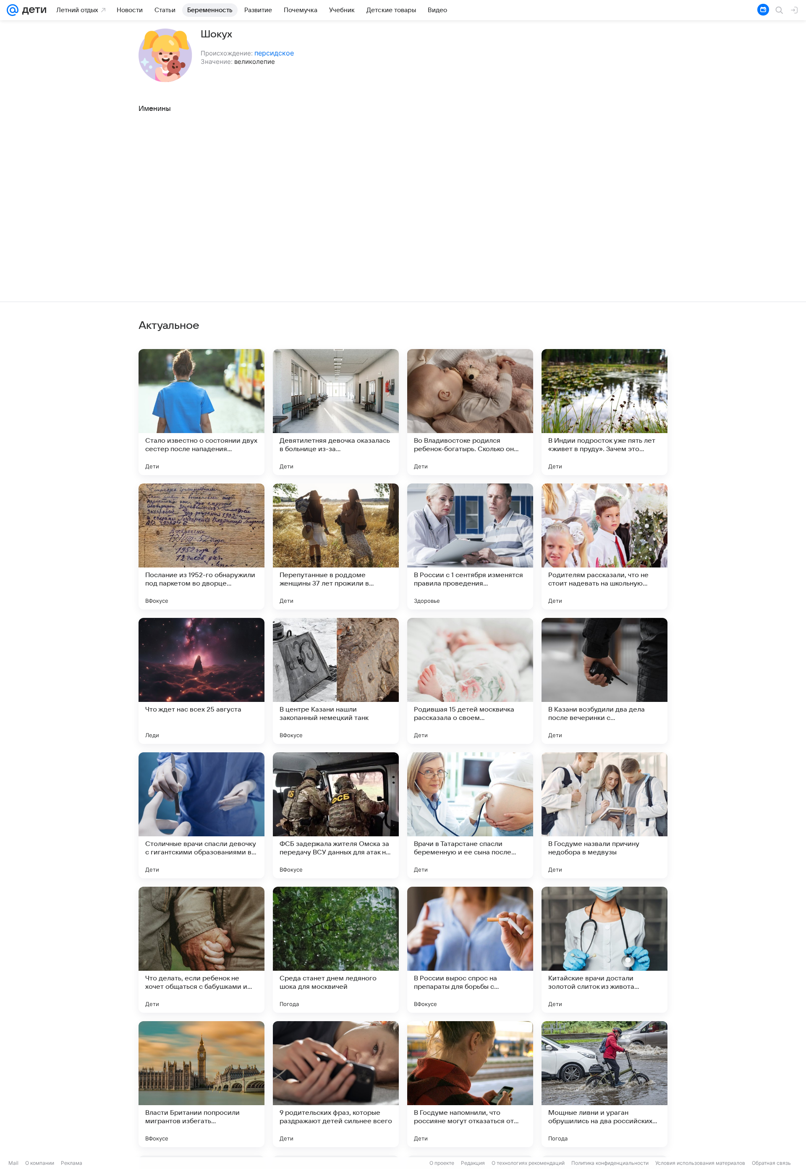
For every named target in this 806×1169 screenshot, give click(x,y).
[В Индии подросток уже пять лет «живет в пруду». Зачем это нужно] (604, 412)
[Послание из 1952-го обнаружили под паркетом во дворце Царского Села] (201, 546)
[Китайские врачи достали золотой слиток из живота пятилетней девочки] (604, 950)
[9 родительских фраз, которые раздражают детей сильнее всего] (336, 1084)
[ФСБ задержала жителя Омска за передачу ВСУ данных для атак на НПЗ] (336, 815)
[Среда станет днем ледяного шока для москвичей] (336, 950)
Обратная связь (771, 1163)
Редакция (473, 1163)
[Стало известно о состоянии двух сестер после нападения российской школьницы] (201, 412)
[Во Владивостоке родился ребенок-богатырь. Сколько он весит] (470, 412)
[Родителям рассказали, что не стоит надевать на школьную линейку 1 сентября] (604, 546)
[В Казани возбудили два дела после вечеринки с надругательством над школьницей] (604, 681)
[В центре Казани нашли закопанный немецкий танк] (336, 681)
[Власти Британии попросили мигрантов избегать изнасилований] (201, 1084)
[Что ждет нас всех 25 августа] (201, 681)
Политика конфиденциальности (610, 1163)
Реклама (71, 1163)
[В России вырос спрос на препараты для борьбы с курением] (470, 950)
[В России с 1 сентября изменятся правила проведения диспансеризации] (470, 546)
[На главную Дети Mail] (32, 10)
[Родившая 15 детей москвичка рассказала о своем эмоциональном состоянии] (470, 681)
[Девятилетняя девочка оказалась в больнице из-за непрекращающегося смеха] (336, 412)
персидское (274, 53)
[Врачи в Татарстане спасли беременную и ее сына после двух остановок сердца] (470, 815)
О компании (39, 1163)
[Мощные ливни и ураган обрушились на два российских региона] (604, 1084)
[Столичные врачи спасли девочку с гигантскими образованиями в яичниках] (201, 815)
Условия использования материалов (700, 1163)
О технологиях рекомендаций (528, 1163)
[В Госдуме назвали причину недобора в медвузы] (604, 815)
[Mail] (12, 10)
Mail (13, 1163)
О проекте (441, 1163)
